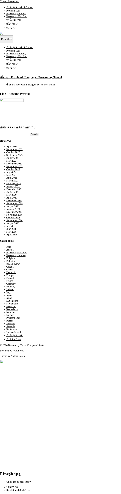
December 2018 (14, 211)
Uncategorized (13, 332)
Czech (9, 269)
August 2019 (12, 206)
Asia (8, 247)
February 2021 (13, 183)
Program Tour (13, 10)
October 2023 (13, 152)
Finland (10, 278)
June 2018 (11, 229)
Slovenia (10, 326)
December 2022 (14, 163)
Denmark (11, 272)
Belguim (10, 261)
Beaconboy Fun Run (16, 16)
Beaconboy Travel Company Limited (26, 345)
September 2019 (14, 203)
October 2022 (13, 169)
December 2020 (14, 189)
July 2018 (11, 226)
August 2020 (12, 192)
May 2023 (11, 160)
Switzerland (12, 329)
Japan (9, 295)
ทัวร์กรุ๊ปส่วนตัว (14, 335)
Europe (10, 275)
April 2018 (11, 234)
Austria (10, 249)
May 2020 (11, 194)
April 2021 (11, 177)
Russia (9, 320)
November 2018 (14, 214)
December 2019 (14, 200)
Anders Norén (18, 356)
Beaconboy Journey (16, 13)
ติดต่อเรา (11, 27)
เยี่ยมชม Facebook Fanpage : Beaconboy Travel (31, 77)
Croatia (10, 266)
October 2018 (13, 217)
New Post (11, 312)
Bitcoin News (13, 264)
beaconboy (25, 481)
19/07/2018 (12, 487)
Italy (8, 292)
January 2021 (13, 186)
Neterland (11, 306)
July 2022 (11, 172)
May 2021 (11, 175)
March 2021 (12, 180)
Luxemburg (12, 300)
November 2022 (14, 166)
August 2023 (12, 158)
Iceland (10, 289)
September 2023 (14, 155)
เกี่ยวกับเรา (12, 23)
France (9, 281)
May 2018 (11, 231)
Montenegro (12, 303)
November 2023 (14, 149)
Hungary (10, 286)
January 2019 (13, 209)
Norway (10, 315)
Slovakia (10, 323)
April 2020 (11, 197)
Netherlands (12, 309)
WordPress (18, 350)
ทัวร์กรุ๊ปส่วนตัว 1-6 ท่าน (19, 7)
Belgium (10, 258)
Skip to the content (9, 1)
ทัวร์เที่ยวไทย (13, 19)
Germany (11, 283)
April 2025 (11, 146)
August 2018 (12, 223)
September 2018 (14, 220)
